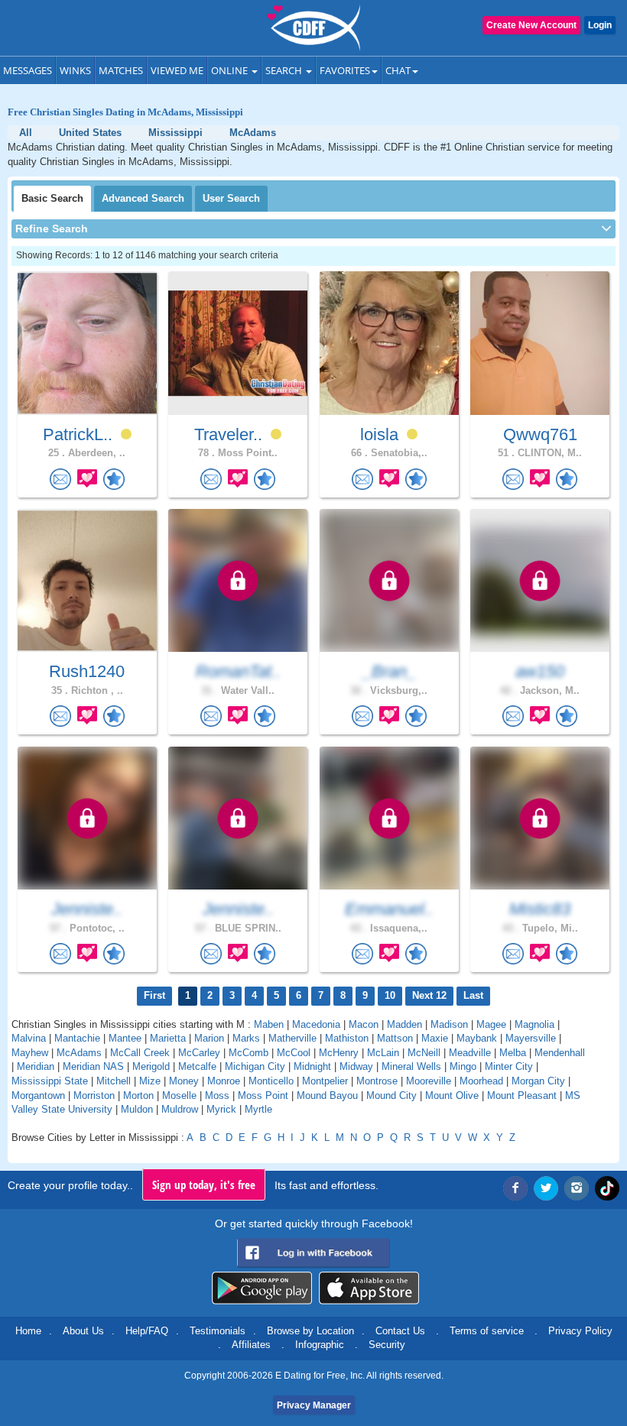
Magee (491, 1024)
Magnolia (534, 1024)
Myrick (221, 1109)
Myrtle (258, 1109)
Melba (512, 1052)
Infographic (319, 1344)
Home (28, 1331)
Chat (398, 70)
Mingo (463, 1066)
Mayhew (29, 1052)
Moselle (179, 1095)
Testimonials (217, 1331)
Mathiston (347, 1038)
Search (284, 70)
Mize (150, 1081)
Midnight (312, 1066)
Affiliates (251, 1344)
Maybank (476, 1038)
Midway (356, 1066)
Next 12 (429, 995)
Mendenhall (559, 1052)
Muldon (137, 1109)
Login (600, 25)
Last (473, 995)
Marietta (168, 1038)
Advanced (143, 198)
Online (230, 70)
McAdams (79, 1052)
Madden (404, 1024)
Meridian (35, 1066)
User (231, 198)
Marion (209, 1038)
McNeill (424, 1052)
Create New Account (531, 25)
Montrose (377, 1081)
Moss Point (263, 1095)
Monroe (223, 1081)
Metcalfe (197, 1066)
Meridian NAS (93, 1066)
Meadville (470, 1052)
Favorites (345, 70)
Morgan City (538, 1081)
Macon (363, 1024)
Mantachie (77, 1038)
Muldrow (179, 1109)
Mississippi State (49, 1081)
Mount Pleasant (522, 1095)
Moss (217, 1095)
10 (390, 995)
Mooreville (428, 1081)
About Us (83, 1331)
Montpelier (325, 1081)
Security (387, 1344)
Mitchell (113, 1081)
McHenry (339, 1052)
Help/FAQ (146, 1331)
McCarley (199, 1052)
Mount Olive (452, 1095)
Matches (121, 70)
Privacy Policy (580, 1331)
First (154, 995)
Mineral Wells (411, 1066)
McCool (293, 1052)
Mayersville (530, 1038)
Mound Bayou (327, 1095)
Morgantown (38, 1095)
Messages (27, 70)
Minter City (509, 1066)
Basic (52, 198)
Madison (449, 1024)
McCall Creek (140, 1052)
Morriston (94, 1095)
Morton (138, 1095)
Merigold (151, 1066)
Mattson (395, 1038)
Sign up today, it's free (203, 1184)
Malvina (28, 1038)
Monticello (271, 1081)
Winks (75, 70)
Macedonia (316, 1024)
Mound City (391, 1095)
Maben (269, 1024)
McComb (248, 1052)
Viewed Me (177, 70)
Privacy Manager (314, 1405)
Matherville (292, 1038)
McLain (383, 1052)
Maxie (434, 1038)
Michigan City (255, 1066)
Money (184, 1081)
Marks (246, 1038)
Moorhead (481, 1081)
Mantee (125, 1038)
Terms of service (487, 1331)
